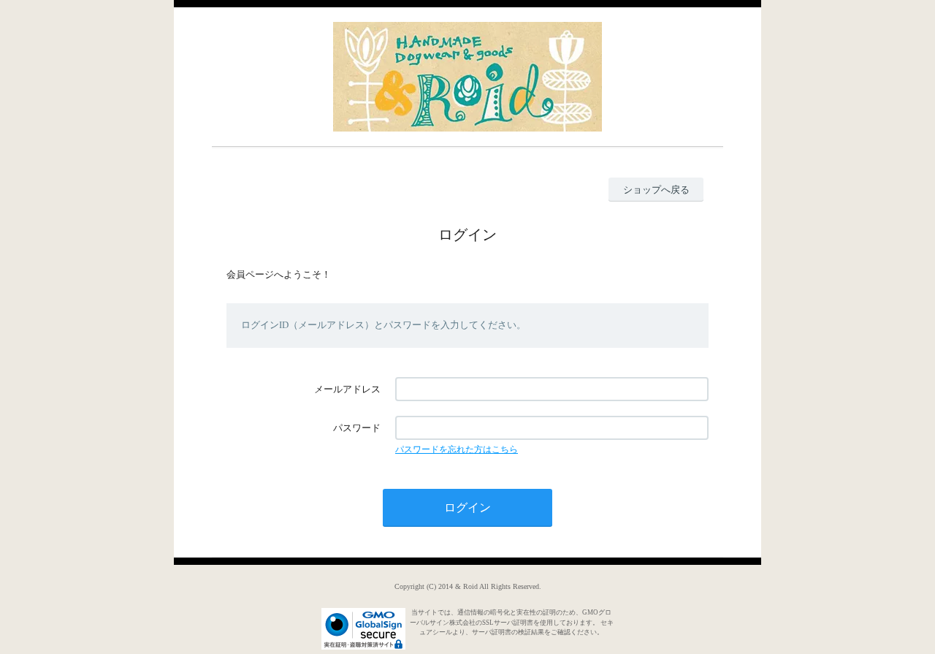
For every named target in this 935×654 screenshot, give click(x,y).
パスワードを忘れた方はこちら (456, 449)
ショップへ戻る (656, 189)
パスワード (357, 427)
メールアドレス (347, 389)
